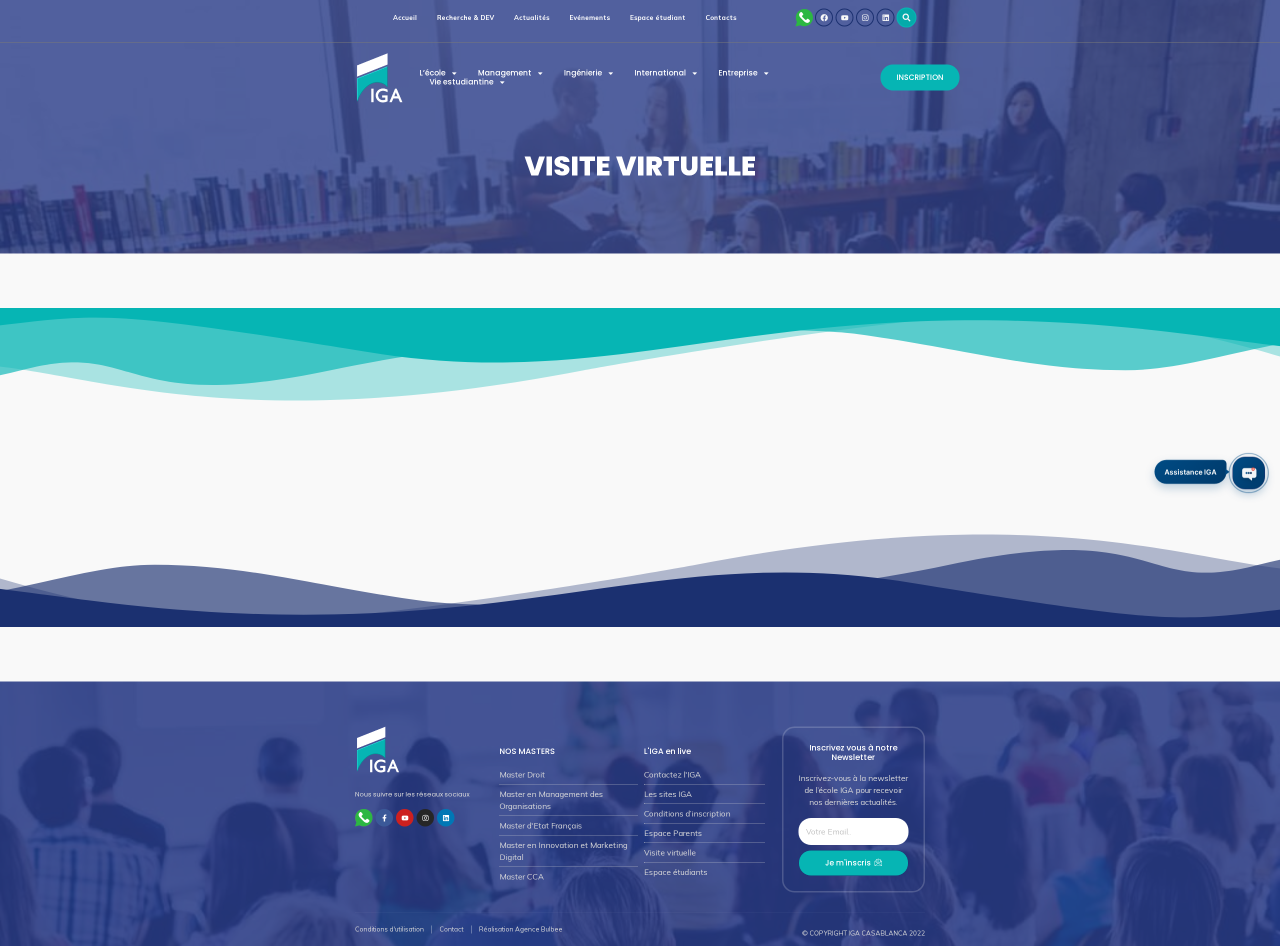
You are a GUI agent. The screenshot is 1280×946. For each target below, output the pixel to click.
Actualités (532, 18)
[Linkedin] (885, 17)
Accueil (405, 18)
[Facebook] (824, 17)
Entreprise (738, 73)
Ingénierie (583, 73)
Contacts (721, 18)
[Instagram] (865, 17)
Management (505, 73)
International (660, 73)
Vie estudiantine (462, 82)
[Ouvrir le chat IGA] (1248, 473)
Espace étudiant (658, 18)
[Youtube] (845, 17)
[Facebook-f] (384, 817)
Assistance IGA (1190, 472)
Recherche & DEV (465, 18)
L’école (433, 73)
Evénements (590, 18)
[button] (907, 17)
